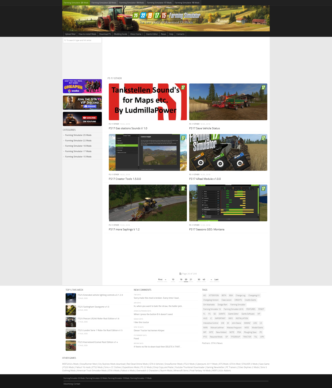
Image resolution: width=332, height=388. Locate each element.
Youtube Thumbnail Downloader (190, 367)
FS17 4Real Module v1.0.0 (205, 179)
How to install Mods (87, 34)
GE (215, 314)
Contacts (180, 34)
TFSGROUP (235, 337)
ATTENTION (214, 295)
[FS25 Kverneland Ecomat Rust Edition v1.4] (71, 345)
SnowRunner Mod (88, 364)
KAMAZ (247, 323)
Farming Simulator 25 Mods (74, 378)
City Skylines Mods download (111, 364)
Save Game (264, 364)
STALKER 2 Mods (250, 364)
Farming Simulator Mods (76, 2)
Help (171, 34)
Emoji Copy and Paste (163, 367)
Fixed (136, 338)
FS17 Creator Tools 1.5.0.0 (125, 179)
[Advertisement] (188, 56)
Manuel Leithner (217, 327)
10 (173, 279)
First (160, 279)
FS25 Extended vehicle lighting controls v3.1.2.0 (100, 295)
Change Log (240, 295)
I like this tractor (141, 322)
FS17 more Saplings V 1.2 (124, 229)
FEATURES (250, 309)
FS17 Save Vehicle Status (204, 128)
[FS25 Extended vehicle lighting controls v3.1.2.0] (71, 298)
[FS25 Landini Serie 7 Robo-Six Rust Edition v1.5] (71, 334)
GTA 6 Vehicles (156, 364)
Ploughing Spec (250, 332)
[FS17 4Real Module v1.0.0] (228, 152)
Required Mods (216, 337)
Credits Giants (250, 300)
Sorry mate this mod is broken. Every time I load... (157, 298)
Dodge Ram (222, 304)
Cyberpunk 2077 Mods (206, 364)
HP (259, 314)
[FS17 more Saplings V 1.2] (148, 203)
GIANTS (222, 314)
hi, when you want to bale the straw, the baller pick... (158, 306)
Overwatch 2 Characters (147, 370)
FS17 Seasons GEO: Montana (206, 229)
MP (204, 332)
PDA (239, 332)
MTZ (211, 332)
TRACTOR (247, 337)
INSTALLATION (242, 318)
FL (204, 314)
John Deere (236, 323)
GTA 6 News (217, 343)
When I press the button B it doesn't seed (153, 314)
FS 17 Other (114, 124)
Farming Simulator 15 (212, 309)
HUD (205, 318)
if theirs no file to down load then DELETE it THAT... (158, 346)
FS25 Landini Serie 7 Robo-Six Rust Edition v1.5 (100, 330)
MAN (205, 327)
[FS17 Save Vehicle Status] (228, 101)
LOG (255, 323)
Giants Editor (152, 34)
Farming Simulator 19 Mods (78, 146)
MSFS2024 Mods (70, 364)
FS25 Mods (68, 367)
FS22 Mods (189, 364)
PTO (205, 337)
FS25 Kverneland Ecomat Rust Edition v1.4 (98, 342)
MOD (247, 327)
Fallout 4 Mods (128, 370)
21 (191, 279)
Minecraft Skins (181, 370)
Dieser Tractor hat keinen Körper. (149, 330)
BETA (224, 295)
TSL (255, 337)
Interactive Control (210, 323)
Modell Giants (257, 327)
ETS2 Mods (97, 367)
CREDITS (238, 300)
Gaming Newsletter (215, 367)
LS (261, 323)
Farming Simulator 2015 (233, 309)
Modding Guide (120, 34)
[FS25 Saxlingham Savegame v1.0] (71, 310)
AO (204, 295)
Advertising (68, 384)
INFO (231, 318)
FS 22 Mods (146, 367)
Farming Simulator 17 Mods (78, 151)
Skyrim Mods (166, 370)
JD (228, 323)
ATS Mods (223, 364)
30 (199, 279)
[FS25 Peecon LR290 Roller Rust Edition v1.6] (71, 322)
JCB (222, 323)
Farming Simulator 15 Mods (78, 156)
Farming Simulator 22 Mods (78, 140)
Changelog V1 (254, 295)
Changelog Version (211, 300)
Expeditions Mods (131, 367)
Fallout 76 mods (83, 367)
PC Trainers (231, 367)
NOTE (232, 332)
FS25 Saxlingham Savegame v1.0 (93, 306)
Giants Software (248, 314)
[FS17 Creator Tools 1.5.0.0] (148, 152)
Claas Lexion (226, 300)
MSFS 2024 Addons (221, 370)
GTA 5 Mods (113, 370)
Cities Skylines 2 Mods (248, 367)
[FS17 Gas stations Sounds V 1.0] (148, 101)
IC (211, 318)
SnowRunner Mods (173, 364)
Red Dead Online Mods (137, 364)
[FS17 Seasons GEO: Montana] (228, 203)
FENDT (261, 309)
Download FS (105, 34)
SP (227, 337)
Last (216, 279)
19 (181, 279)
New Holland (221, 332)
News (163, 34)
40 (204, 279)
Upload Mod (70, 34)
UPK (262, 337)
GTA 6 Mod (235, 364)
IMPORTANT (220, 318)
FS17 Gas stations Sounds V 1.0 (128, 128)
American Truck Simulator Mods (92, 370)
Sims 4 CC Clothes (112, 367)
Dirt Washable (209, 304)
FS (209, 314)
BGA (231, 295)
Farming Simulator (237, 304)
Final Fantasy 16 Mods (200, 370)
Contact (77, 384)
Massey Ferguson (234, 327)
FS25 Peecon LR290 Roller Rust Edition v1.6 (98, 318)
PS (261, 332)
